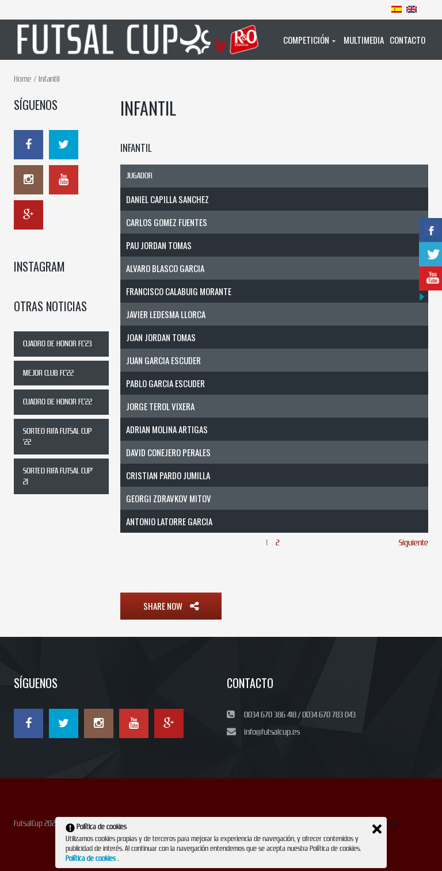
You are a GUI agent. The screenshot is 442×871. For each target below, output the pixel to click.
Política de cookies (91, 858)
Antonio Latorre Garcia (169, 521)
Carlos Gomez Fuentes (166, 222)
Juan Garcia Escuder (163, 360)
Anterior (133, 542)
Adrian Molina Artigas (167, 429)
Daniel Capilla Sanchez (167, 199)
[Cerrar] (377, 829)
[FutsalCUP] (139, 40)
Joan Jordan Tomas (161, 337)
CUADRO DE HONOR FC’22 (57, 402)
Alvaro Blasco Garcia (165, 268)
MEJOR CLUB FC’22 (48, 373)
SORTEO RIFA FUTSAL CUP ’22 (57, 436)
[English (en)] (411, 8)
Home (22, 79)
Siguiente (413, 542)
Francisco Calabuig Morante (178, 291)
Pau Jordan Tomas (159, 245)
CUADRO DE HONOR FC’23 (57, 343)
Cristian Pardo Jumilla (168, 475)
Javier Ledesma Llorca (165, 314)
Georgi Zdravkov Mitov (168, 498)
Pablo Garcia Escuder (165, 383)
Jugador (139, 175)
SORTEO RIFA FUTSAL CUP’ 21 (58, 476)
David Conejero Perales (168, 452)
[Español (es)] (396, 8)
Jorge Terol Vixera (160, 406)
